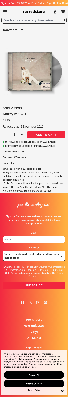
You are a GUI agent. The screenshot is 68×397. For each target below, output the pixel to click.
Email (34, 232)
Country (34, 247)
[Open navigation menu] (5, 11)
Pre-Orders (34, 319)
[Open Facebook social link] (22, 302)
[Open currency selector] (55, 11)
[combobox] (34, 20)
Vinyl (34, 332)
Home (6, 29)
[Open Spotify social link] (45, 302)
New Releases (34, 325)
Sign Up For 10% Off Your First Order (22, 3)
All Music (34, 338)
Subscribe (34, 285)
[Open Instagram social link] (38, 302)
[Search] (64, 20)
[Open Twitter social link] (30, 302)
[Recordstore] (34, 11)
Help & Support (34, 347)
